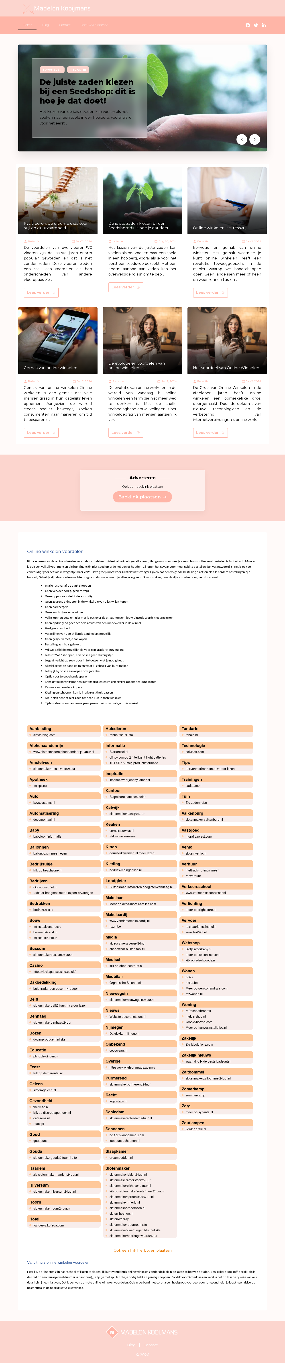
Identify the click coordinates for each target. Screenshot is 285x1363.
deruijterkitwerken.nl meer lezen (132, 853)
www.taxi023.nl (196, 932)
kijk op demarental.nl (48, 1073)
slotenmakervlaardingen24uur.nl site (135, 1230)
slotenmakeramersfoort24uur (130, 1180)
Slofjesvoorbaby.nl (198, 949)
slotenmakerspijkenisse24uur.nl (132, 1196)
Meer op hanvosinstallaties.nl (206, 1027)
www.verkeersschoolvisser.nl (206, 892)
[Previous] (241, 139)
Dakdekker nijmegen (124, 1033)
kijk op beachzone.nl (47, 870)
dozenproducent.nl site (49, 1039)
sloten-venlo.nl (196, 853)
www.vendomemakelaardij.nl (130, 920)
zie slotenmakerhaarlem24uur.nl (56, 1174)
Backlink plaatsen (142, 497)
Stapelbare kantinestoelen (128, 796)
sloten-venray (119, 1219)
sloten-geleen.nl (44, 1090)
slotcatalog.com (44, 735)
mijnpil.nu (40, 785)
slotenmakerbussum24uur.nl (53, 954)
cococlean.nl (118, 1050)
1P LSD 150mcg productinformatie (134, 763)
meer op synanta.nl (199, 1112)
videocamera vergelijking (127, 943)
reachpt (38, 1123)
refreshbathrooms (198, 1010)
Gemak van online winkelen (50, 367)
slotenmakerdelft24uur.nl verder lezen (60, 1005)
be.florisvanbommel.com (127, 1135)
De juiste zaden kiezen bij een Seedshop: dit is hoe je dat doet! (87, 91)
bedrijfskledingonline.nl (126, 870)
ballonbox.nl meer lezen (50, 853)
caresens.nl (41, 1118)
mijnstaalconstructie (47, 926)
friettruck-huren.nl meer (202, 870)
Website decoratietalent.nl (128, 1016)
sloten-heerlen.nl (121, 1213)
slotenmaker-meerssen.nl (127, 1208)
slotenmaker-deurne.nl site (128, 1224)
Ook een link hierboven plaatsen (143, 1250)
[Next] (254, 139)
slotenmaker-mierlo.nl (125, 1202)
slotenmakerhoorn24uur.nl (51, 1208)
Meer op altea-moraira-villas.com (133, 904)
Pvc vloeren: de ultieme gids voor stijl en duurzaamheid (56, 225)
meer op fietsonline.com (203, 954)
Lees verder (38, 292)
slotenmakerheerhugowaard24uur (133, 1235)
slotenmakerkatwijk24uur (127, 813)
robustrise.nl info (121, 735)
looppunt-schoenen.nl (125, 1140)
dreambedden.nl (121, 1157)
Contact (65, 25)
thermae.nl (41, 1107)
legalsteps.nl (118, 1101)
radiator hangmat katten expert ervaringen (63, 892)
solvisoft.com (195, 751)
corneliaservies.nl (122, 830)
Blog (45, 25)
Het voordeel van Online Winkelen (226, 367)
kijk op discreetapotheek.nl (52, 1112)
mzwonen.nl (194, 994)
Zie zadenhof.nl (197, 802)
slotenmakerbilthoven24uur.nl (130, 1185)
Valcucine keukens (123, 836)
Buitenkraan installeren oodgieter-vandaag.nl (141, 887)
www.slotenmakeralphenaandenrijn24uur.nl (63, 751)
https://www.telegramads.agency (132, 1067)
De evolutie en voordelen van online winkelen (136, 365)
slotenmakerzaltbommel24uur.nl (208, 1078)
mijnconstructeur (45, 937)
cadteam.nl (193, 785)
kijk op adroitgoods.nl (201, 960)
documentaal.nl (44, 819)
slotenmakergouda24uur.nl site (55, 1157)
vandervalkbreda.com (48, 1225)
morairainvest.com (199, 836)
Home (27, 25)
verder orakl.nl (196, 1129)
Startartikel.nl (119, 751)
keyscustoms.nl (44, 802)
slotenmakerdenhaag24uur (52, 1022)
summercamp (195, 1095)
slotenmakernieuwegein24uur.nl (132, 999)
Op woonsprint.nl (45, 887)
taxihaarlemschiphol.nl (201, 926)
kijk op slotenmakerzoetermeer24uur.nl (137, 1191)
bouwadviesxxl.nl (45, 932)
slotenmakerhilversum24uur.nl (54, 1191)
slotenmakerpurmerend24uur (130, 1084)
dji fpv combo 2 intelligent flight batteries (138, 757)
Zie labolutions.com (199, 1044)
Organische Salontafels (126, 982)
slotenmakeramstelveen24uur (54, 768)
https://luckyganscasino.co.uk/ (54, 971)
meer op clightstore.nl (201, 909)
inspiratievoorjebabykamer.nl (130, 779)
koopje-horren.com (199, 1022)
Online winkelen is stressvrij (219, 228)
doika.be (192, 982)
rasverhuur (193, 875)
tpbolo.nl (192, 735)
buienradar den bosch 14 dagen (56, 988)
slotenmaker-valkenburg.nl (204, 819)
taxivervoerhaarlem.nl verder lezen (210, 768)
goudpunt (40, 1140)
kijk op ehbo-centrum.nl (126, 965)
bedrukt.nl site (43, 909)
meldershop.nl (196, 1016)
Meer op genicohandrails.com (207, 988)
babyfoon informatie (47, 836)
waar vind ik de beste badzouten (208, 1061)
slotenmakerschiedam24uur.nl (131, 1118)
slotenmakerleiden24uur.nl (128, 1174)
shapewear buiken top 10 (127, 949)
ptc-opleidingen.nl (45, 1056)
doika (189, 977)
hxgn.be (115, 926)
